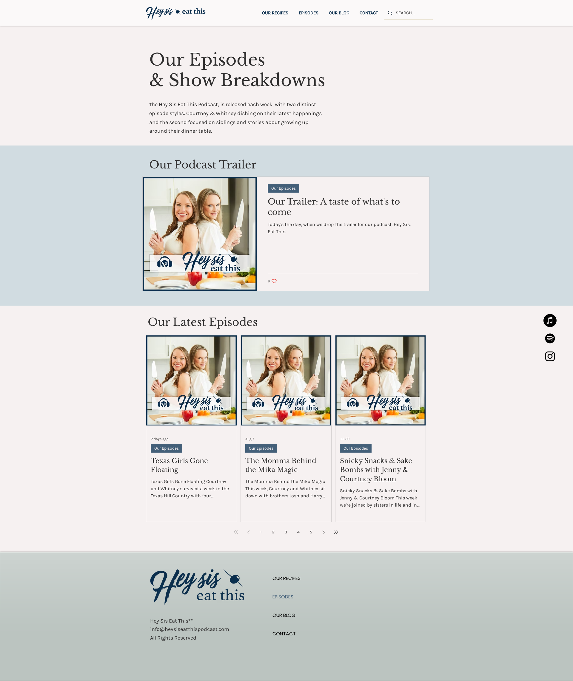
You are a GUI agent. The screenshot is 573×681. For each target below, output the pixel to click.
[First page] (235, 532)
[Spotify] (550, 338)
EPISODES (282, 596)
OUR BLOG (283, 615)
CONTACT (284, 633)
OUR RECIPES (286, 578)
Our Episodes (283, 188)
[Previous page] (248, 532)
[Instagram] (550, 356)
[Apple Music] (550, 320)
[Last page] (336, 532)
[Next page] (323, 532)
